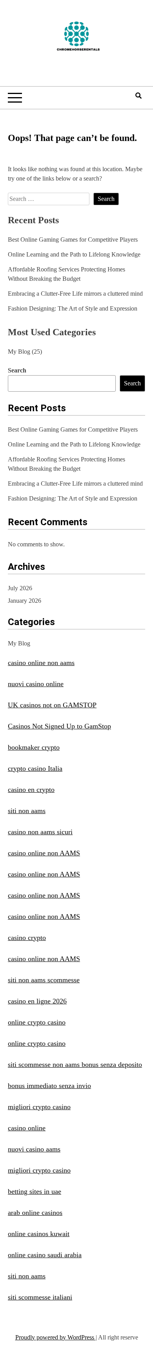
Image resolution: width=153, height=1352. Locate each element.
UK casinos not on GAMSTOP (52, 705)
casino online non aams (41, 663)
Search (17, 370)
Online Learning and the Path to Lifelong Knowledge (74, 254)
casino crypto (27, 938)
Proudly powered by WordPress (55, 1337)
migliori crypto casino (39, 1107)
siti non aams (27, 811)
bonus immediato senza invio (49, 1086)
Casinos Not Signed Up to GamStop (59, 726)
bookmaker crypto (34, 747)
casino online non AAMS (44, 853)
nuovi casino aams (34, 1149)
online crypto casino (37, 1022)
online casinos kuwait (38, 1234)
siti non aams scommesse (44, 980)
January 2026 (24, 600)
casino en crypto (31, 789)
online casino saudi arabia (45, 1255)
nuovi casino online (36, 684)
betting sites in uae (34, 1191)
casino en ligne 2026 (37, 1001)
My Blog (19, 351)
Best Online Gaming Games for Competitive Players (73, 239)
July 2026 (20, 588)
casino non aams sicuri (40, 832)
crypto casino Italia (35, 768)
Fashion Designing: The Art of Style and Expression (72, 308)
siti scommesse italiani (40, 1297)
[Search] (138, 95)
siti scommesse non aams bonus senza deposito (75, 1064)
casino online (27, 1128)
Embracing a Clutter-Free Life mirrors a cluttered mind (75, 293)
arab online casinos (35, 1212)
